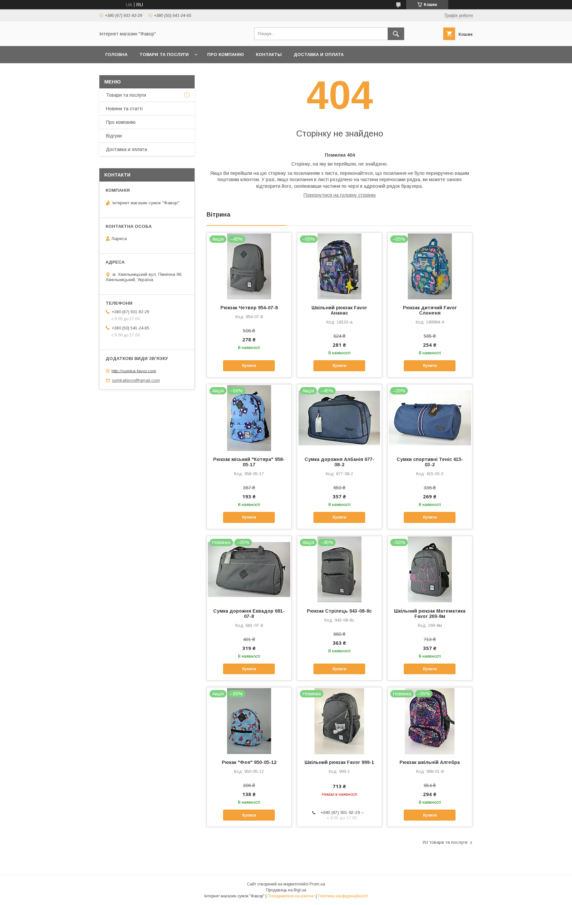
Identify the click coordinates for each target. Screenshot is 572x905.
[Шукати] (396, 33)
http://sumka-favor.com (134, 370)
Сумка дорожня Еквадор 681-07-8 (249, 613)
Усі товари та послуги (444, 842)
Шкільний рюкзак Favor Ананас (339, 310)
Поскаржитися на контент (291, 896)
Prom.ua (317, 884)
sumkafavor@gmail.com (136, 380)
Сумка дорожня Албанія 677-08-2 (339, 462)
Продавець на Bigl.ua (286, 890)
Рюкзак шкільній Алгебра (430, 762)
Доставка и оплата (319, 54)
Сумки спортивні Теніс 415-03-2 (430, 462)
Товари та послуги (164, 54)
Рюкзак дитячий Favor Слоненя (430, 310)
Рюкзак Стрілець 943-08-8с (339, 611)
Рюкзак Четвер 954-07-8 (249, 307)
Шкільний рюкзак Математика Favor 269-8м (429, 613)
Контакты (269, 54)
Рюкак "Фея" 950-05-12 (249, 762)
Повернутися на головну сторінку (340, 195)
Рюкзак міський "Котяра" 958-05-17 (249, 462)
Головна (116, 54)
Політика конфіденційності (343, 896)
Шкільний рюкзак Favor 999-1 (339, 762)
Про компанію (225, 54)
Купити (249, 365)
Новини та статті (124, 108)
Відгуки (114, 135)
